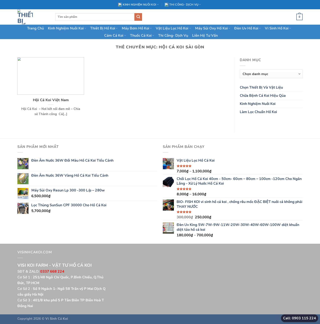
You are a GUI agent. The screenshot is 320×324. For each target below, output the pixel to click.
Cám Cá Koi (113, 35)
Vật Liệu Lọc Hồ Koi (172, 28)
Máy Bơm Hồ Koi (135, 28)
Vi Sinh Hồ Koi (277, 28)
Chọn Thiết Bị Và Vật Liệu (261, 87)
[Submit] (138, 17)
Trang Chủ (35, 28)
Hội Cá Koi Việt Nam (51, 100)
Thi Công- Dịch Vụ (173, 35)
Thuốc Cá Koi (141, 35)
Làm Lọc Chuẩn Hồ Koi (258, 111)
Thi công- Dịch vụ (183, 4)
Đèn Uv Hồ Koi (246, 28)
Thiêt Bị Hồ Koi (102, 28)
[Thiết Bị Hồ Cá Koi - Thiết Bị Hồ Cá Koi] (33, 17)
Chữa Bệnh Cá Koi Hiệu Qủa (263, 95)
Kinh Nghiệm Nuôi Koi (139, 4)
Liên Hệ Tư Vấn (205, 35)
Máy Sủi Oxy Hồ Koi (211, 28)
